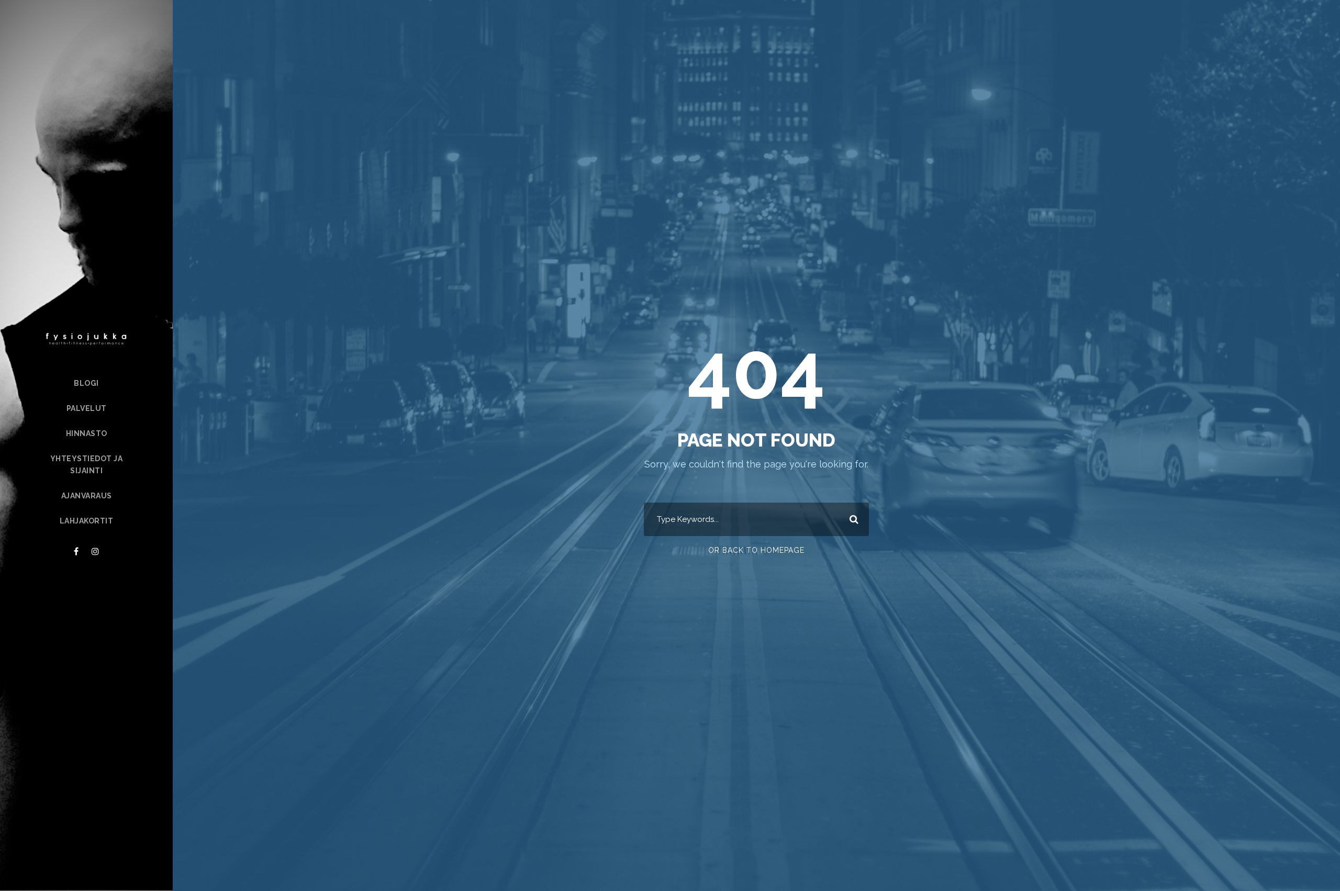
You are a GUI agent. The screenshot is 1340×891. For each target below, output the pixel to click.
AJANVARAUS (86, 496)
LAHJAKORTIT (87, 521)
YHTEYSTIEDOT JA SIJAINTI (86, 464)
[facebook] (76, 551)
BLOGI (86, 383)
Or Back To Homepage (756, 550)
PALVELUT (86, 408)
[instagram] (95, 551)
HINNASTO (86, 433)
